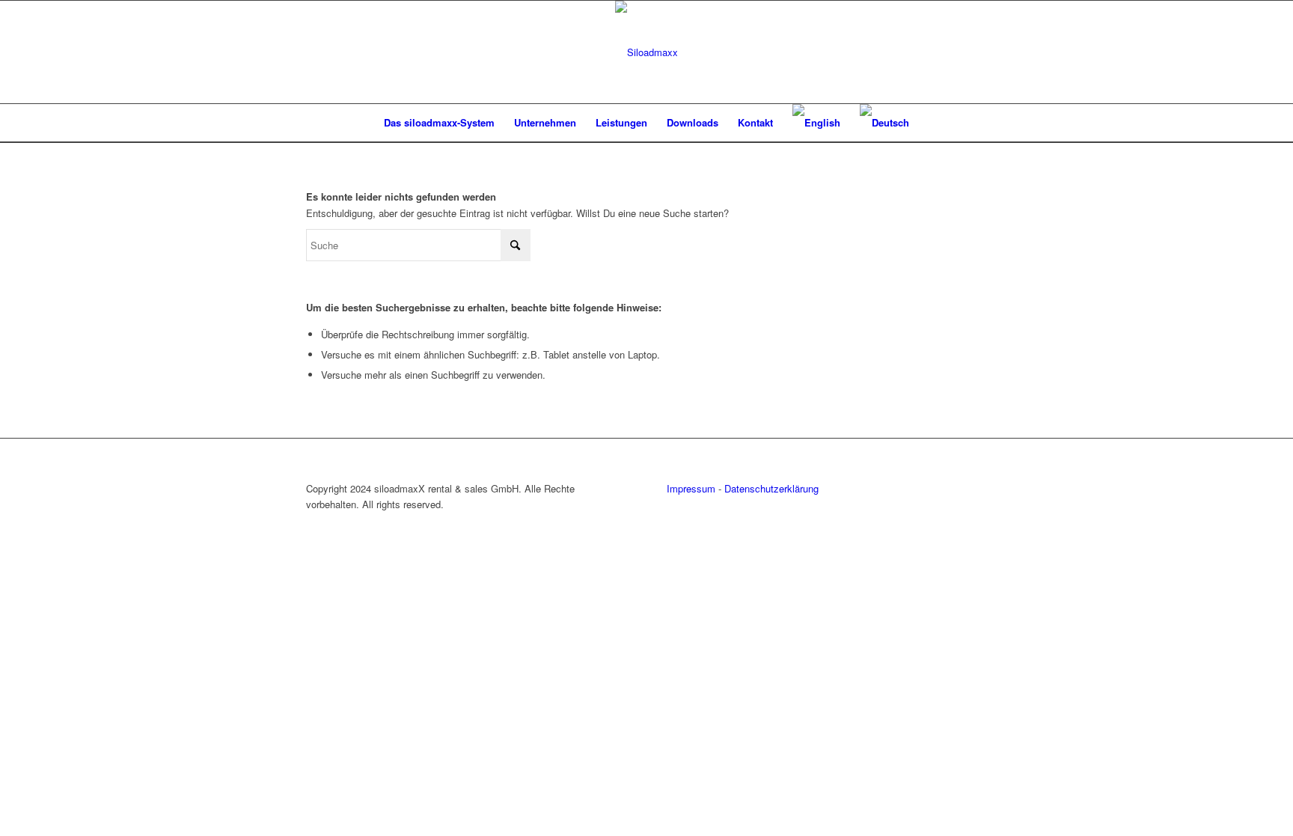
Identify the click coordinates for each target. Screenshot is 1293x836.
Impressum (691, 488)
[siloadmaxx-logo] (646, 52)
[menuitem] (439, 122)
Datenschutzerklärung (771, 488)
